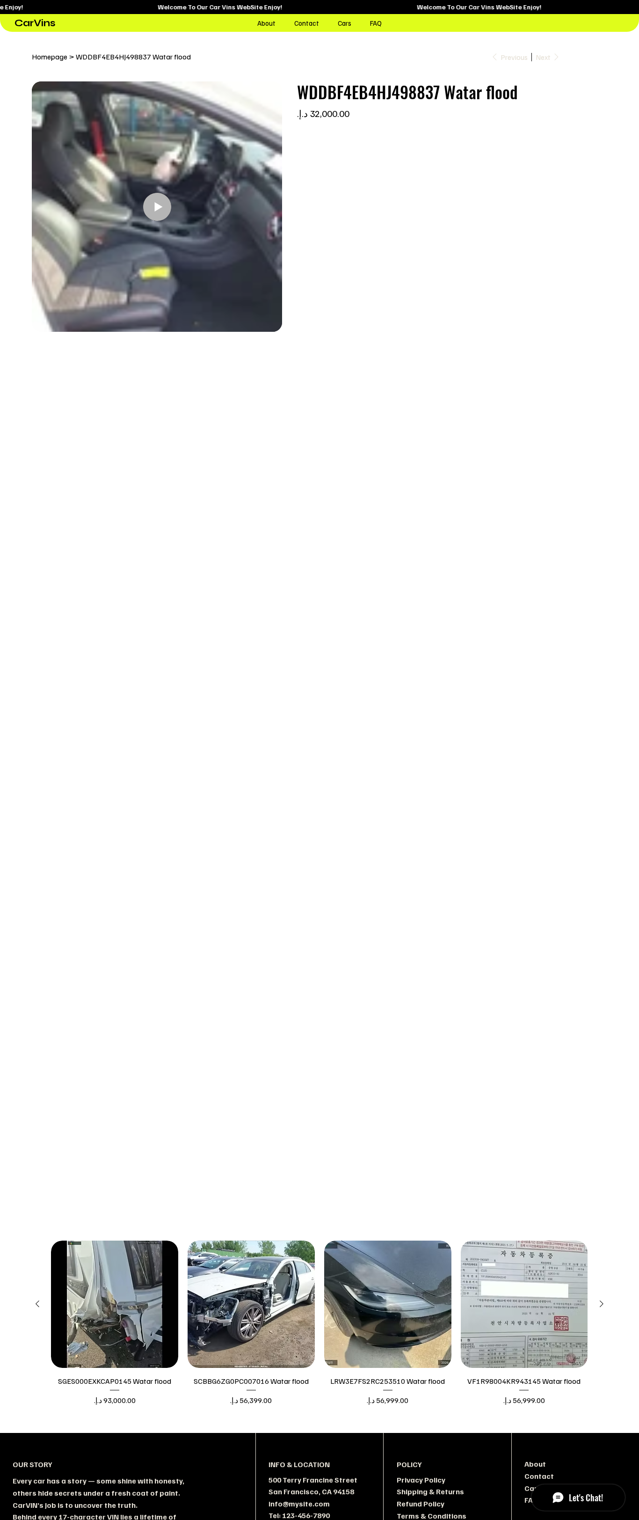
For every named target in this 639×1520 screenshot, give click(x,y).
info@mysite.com (299, 1503)
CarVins (35, 23)
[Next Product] (601, 1303)
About (535, 1464)
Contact (539, 1476)
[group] (319, 1323)
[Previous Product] (37, 1303)
